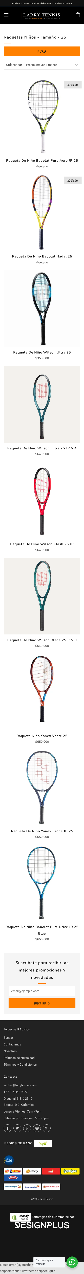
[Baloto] (13, 1171)
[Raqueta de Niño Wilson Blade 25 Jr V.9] (42, 596)
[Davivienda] (51, 1186)
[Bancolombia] (32, 1186)
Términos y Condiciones (20, 1064)
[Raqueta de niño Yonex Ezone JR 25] (42, 787)
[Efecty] (32, 1171)
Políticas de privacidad (19, 1058)
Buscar (8, 1038)
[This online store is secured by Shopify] (21, 1217)
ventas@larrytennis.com (20, 1085)
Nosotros (10, 1051)
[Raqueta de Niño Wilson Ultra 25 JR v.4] (42, 404)
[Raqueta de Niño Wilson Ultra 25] (42, 308)
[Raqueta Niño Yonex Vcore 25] (42, 692)
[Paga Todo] (51, 1171)
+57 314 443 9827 (16, 1092)
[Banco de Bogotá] (13, 1186)
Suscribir (40, 1003)
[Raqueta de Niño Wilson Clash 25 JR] (42, 500)
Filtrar (42, 51)
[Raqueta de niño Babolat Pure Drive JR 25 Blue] (42, 883)
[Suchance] (13, 1177)
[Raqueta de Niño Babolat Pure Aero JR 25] (42, 116)
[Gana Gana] (70, 1171)
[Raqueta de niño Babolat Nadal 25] (42, 212)
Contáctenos (12, 1044)
